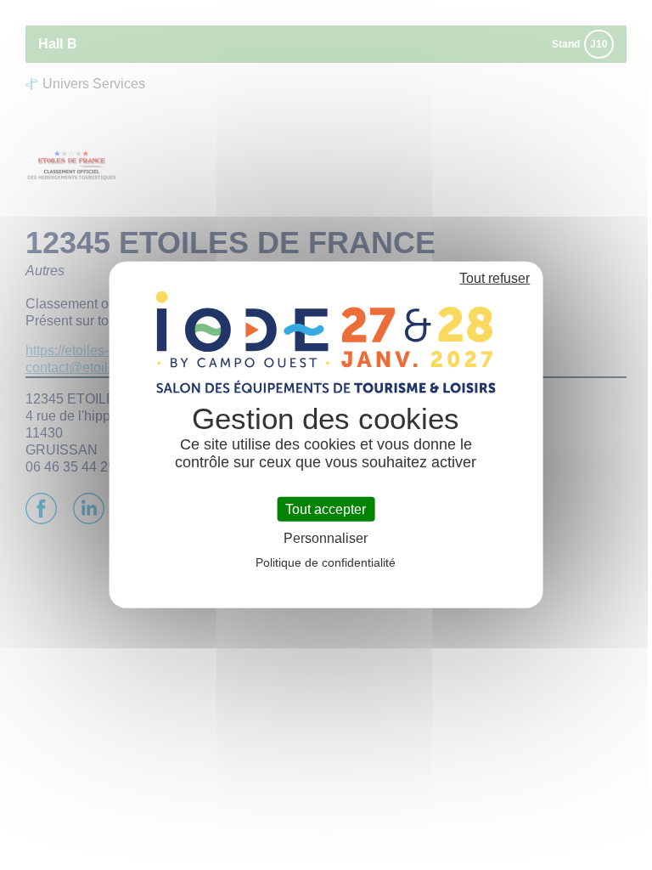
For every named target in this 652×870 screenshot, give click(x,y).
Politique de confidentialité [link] (326, 562)
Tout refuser (494, 278)
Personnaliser (326, 538)
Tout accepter (325, 509)
